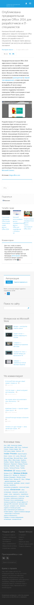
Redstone (24, 462)
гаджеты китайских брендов (22, 511)
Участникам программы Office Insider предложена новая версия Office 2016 (6, 223)
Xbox (22, 479)
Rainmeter (17, 462)
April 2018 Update (9, 447)
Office (5, 188)
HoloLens (18, 451)
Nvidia (5, 460)
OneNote (6, 462)
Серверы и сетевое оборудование (13, 517)
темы (27, 496)
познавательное (16, 519)
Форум (21, 539)
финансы (22, 506)
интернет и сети (14, 506)
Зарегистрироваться (20, 282)
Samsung (6, 466)
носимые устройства (10, 502)
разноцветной (18, 78)
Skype (17, 466)
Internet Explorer (22, 454)
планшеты (15, 492)
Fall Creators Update (9, 451)
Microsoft (23, 456)
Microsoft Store (18, 458)
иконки (22, 483)
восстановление (8, 483)
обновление (15, 489)
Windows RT (17, 479)
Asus (19, 447)
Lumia (17, 456)
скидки (6, 494)
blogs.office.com (14, 175)
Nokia (25, 458)
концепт (27, 483)
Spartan (22, 466)
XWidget (27, 479)
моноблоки (13, 485)
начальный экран (24, 487)
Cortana (6, 449)
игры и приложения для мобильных (14, 509)
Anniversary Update (16, 445)
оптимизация (7, 492)
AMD (8, 445)
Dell (20, 449)
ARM (16, 447)
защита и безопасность (10, 515)
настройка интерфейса (11, 487)
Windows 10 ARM (21, 470)
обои (22, 489)
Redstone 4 (7, 464)
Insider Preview (10, 454)
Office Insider (16, 460)
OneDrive (23, 460)
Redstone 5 (14, 464)
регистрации (16, 255)
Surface (6, 468)
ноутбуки (6, 489)
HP (23, 451)
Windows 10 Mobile (20, 473)
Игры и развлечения (9, 544)
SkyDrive (12, 466)
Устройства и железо (9, 548)
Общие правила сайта (26, 544)
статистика (21, 496)
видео (18, 481)
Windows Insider (21, 477)
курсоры (6, 485)
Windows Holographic (10, 477)
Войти (9, 282)
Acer (5, 445)
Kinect (5, 456)
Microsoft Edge (8, 458)
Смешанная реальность (10, 496)
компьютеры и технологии (12, 513)
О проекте (22, 535)
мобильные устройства (17, 498)
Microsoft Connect (8, 170)
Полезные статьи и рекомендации (13, 500)
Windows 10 (9, 470)
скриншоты (16, 494)
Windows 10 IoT (8, 473)
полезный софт (23, 504)
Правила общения (25, 546)
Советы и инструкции (9, 537)
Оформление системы (9, 546)
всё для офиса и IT (22, 502)
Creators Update (13, 449)
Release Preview (22, 464)
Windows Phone (8, 479)
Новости (21, 537)
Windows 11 (16, 475)
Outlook (12, 462)
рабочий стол (23, 492)
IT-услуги (6, 506)
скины (10, 494)
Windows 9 (23, 475)
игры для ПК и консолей (11, 504)
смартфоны (24, 494)
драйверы (17, 483)
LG (14, 456)
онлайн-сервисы (8, 511)
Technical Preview (14, 468)
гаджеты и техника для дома (12, 507)
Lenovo (10, 456)
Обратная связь (24, 542)
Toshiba (22, 468)
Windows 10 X (8, 475)
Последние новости (8, 535)
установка (7, 498)
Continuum (25, 447)
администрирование (10, 481)
